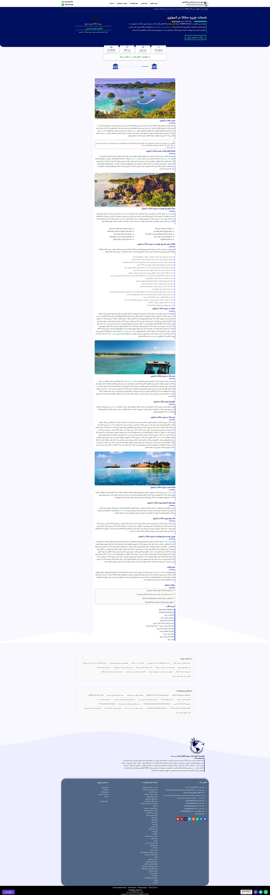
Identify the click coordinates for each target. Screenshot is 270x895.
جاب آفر (155, 848)
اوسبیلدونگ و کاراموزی (151, 855)
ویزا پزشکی (154, 820)
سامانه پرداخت (153, 873)
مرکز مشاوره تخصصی (151, 862)
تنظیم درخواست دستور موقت (135, 695)
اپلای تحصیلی (153, 845)
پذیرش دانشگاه (153, 829)
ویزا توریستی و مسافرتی (150, 808)
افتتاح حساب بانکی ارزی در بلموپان (135, 672)
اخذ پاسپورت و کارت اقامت (149, 790)
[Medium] (197, 819)
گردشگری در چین (169, 615)
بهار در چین (171, 639)
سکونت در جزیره (132, 381)
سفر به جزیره (111, 334)
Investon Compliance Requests (181, 695)
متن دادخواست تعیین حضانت (115, 695)
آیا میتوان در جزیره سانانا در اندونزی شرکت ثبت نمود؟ (157, 598)
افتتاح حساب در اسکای (137, 663)
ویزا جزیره (156, 336)
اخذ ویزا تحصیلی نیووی (184, 667)
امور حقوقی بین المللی (151, 799)
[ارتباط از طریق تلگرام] (261, 892)
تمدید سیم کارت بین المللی (149, 866)
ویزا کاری (155, 824)
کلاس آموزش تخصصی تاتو (183, 713)
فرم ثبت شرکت (153, 871)
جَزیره (169, 143)
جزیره (134, 131)
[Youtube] (177, 819)
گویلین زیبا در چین (168, 634)
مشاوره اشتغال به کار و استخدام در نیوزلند (95, 663)
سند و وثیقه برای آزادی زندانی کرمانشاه (129, 704)
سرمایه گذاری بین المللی (150, 811)
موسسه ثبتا (160, 437)
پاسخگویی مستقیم (246, 893)
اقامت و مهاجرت (159, 572)
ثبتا (192, 24)
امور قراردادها (134, 3)
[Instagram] (185, 819)
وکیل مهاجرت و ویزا (151, 815)
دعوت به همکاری (122, 3)
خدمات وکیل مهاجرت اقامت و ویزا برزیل (158, 663)
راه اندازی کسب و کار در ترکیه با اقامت (112, 672)
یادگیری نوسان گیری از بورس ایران (148, 700)
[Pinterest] (181, 819)
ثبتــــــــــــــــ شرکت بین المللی (149, 787)
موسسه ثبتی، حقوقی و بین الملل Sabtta (196, 9)
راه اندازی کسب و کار (151, 843)
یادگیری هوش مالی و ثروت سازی (134, 708)
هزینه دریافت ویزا (169, 492)
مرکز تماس (144, 3)
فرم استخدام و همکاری (151, 864)
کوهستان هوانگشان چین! (167, 631)
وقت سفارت (152, 552)
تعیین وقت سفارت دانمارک (183, 672)
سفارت (155, 841)
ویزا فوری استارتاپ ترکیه (103, 667)
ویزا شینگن (154, 822)
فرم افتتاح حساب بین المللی (149, 869)
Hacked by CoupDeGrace (166, 610)
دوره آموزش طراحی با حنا (104, 700)
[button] (135, 590)
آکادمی (155, 857)
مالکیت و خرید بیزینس (150, 836)
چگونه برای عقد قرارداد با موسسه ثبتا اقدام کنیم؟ (159, 602)
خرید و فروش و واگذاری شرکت (148, 852)
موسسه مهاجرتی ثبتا (127, 331)
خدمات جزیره (153, 850)
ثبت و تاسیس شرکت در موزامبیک (123, 667)
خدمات (112, 3)
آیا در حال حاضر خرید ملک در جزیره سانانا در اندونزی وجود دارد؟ (155, 594)
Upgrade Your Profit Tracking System (157, 695)
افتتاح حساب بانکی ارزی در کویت (181, 676)
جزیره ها (170, 9)
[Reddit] (193, 819)
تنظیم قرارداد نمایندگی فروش (92, 708)
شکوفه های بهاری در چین (167, 637)
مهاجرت (169, 214)
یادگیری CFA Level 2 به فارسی (182, 704)
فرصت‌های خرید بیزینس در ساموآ (165, 667)
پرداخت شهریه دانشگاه (150, 794)
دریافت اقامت (167, 542)
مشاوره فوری (8, 892)
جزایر (149, 128)
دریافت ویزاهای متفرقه (167, 700)
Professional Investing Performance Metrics (156, 704)
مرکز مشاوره (153, 3)
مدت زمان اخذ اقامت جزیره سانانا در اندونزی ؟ (159, 590)
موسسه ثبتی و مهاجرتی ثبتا (161, 27)
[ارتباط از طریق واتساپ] (266, 892)
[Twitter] (189, 819)
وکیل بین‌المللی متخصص (184, 700)
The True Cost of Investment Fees (180, 708)
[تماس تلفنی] (256, 892)
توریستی (113, 407)
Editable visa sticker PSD (96, 695)
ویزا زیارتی (154, 831)
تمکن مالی (109, 389)
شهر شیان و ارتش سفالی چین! (165, 629)
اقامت (105, 131)
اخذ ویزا (155, 806)
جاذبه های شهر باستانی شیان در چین (163, 623)
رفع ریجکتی (154, 838)
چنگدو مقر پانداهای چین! (167, 620)
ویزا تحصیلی (154, 827)
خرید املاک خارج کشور (151, 801)
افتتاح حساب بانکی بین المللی (149, 804)
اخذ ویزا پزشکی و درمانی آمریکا (182, 663)
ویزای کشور (162, 334)
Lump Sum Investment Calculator (156, 708)
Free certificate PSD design (107, 704)
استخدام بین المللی (152, 797)
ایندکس (155, 882)
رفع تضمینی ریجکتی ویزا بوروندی (119, 663)
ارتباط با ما (154, 876)
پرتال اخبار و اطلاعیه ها (151, 878)
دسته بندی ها (104, 801)
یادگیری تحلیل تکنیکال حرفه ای (113, 708)
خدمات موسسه (179, 9)
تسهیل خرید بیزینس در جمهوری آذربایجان (160, 672)
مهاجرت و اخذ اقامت (151, 813)
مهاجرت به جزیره (136, 159)
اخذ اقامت (113, 425)
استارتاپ (155, 834)
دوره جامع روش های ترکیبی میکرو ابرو (124, 700)
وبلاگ (155, 880)
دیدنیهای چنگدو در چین (167, 618)
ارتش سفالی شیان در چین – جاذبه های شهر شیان (160, 626)
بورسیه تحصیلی (153, 792)
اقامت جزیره (167, 159)
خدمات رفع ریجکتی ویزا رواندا (144, 667)
